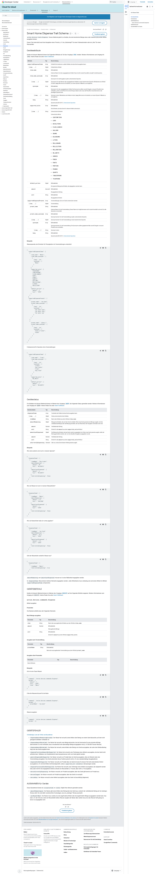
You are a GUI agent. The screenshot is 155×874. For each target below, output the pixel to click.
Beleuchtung (67, 832)
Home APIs (47, 833)
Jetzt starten (5, 10)
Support (55, 10)
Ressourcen (36, 2)
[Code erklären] (100, 248)
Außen (65, 852)
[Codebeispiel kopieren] (105, 248)
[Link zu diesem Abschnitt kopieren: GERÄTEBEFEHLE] (43, 589)
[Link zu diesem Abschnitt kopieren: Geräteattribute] (42, 51)
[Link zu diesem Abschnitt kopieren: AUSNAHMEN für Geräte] (50, 784)
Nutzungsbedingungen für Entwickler (91, 847)
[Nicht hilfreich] (106, 29)
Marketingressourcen (90, 836)
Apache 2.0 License (93, 817)
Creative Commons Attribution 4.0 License (66, 817)
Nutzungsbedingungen (29, 870)
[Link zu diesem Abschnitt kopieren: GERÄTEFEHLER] (42, 731)
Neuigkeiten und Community (51, 2)
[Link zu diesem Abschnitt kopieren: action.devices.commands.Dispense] (56, 600)
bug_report (147, 7)
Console (142, 2)
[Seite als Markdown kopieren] (75, 33)
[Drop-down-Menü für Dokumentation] (72, 2)
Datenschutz (40, 870)
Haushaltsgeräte (68, 843)
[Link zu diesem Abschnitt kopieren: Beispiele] (34, 241)
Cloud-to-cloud (9, 7)
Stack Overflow (108, 839)
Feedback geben (100, 34)
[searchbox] (11, 15)
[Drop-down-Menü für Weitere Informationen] (27, 10)
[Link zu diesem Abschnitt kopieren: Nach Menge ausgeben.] (42, 616)
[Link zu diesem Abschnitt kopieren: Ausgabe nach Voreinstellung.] (46, 640)
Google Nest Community (110, 842)
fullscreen (150, 7)
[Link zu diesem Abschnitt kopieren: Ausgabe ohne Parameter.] (43, 655)
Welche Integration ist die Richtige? (31, 858)
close (152, 7)
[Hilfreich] (103, 29)
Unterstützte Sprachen (69, 102)
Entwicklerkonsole (109, 832)
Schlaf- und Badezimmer (70, 849)
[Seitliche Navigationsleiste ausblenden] (19, 871)
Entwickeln (27, 2)
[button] (10, 29)
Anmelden (150, 2)
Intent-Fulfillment (49, 56)
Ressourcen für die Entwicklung (92, 839)
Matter (25, 832)
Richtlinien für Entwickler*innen (92, 851)
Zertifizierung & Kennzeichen (92, 833)
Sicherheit (66, 838)
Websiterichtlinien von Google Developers (48, 819)
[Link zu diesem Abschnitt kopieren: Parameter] (34, 608)
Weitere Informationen (18, 10)
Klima (65, 835)
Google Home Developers (33, 29)
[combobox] (117, 1)
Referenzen (44, 10)
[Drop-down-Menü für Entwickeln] (38, 10)
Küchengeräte (68, 846)
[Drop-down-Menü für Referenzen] (50, 10)
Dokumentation (66, 2)
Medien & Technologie (70, 840)
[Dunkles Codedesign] (103, 248)
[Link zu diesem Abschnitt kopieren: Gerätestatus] (40, 400)
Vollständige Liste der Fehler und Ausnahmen (39, 735)
